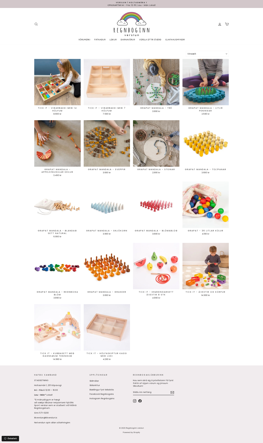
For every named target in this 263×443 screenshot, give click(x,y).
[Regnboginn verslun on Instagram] (134, 401)
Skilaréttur (95, 385)
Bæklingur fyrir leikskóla (102, 389)
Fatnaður (99, 39)
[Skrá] (172, 392)
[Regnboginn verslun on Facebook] (140, 401)
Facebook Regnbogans (102, 394)
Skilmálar (94, 381)
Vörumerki (84, 39)
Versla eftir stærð (150, 39)
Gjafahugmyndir (175, 39)
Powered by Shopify (131, 432)
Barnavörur (128, 39)
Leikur (113, 39)
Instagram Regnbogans (102, 398)
